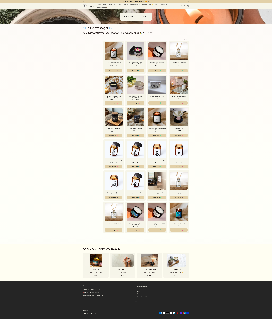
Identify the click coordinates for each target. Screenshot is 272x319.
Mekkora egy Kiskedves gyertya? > (93, 295)
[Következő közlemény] (188, 1)
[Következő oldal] (150, 238)
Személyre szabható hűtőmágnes (157, 192)
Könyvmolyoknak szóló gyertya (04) (179, 160)
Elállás (138, 293)
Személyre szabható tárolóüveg (179, 96)
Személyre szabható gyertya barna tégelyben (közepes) (113, 63)
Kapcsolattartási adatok (142, 296)
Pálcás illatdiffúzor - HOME (179, 192)
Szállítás (139, 291)
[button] (181, 6)
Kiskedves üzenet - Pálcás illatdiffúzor (113, 223)
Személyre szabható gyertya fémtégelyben (135, 97)
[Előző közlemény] (83, 1)
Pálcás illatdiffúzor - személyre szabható (179, 63)
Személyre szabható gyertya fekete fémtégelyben (157, 63)
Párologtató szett (179, 128)
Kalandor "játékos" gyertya (179, 223)
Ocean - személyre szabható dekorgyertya (113, 129)
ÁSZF (138, 288)
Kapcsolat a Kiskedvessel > (91, 292)
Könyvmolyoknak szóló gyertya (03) (157, 160)
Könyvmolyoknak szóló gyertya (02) (135, 160)
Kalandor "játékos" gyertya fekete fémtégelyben (135, 224)
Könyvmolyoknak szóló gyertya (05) (135, 192)
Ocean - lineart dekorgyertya (135, 128)
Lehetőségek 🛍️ (113, 70)
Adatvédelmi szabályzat (142, 286)
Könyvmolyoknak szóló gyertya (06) (114, 192)
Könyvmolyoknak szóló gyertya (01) (114, 160)
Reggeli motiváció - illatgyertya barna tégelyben (157, 129)
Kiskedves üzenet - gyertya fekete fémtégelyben (157, 224)
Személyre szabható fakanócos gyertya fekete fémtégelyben (114, 97)
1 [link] (142, 238)
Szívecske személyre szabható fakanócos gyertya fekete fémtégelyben (135, 64)
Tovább (95, 275)
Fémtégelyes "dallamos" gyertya (157, 96)
